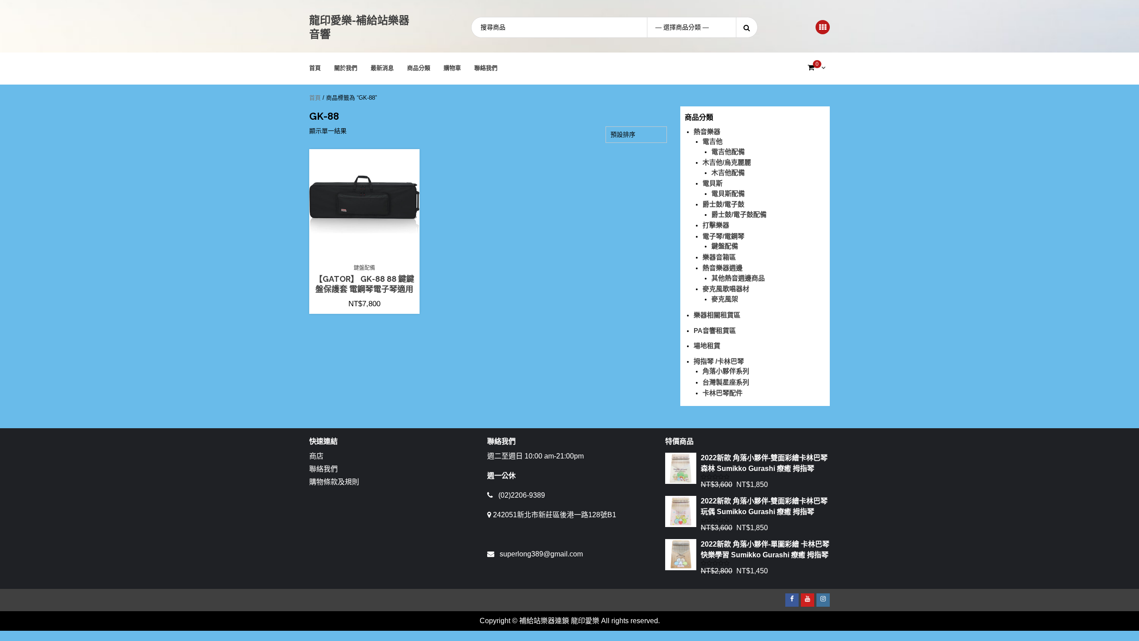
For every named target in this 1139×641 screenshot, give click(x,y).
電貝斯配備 (728, 193)
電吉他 (713, 141)
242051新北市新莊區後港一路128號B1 (554, 515)
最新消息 (382, 68)
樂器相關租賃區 (717, 315)
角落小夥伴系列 (726, 371)
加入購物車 (368, 255)
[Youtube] (807, 600)
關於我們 (345, 68)
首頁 (315, 68)
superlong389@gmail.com (541, 554)
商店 (316, 456)
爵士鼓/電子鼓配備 (739, 214)
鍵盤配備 (364, 268)
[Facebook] (792, 600)
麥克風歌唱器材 (726, 288)
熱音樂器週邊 (723, 268)
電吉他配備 (728, 151)
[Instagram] (823, 600)
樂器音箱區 (719, 257)
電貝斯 (713, 183)
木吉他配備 (728, 172)
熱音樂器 (707, 131)
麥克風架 (724, 299)
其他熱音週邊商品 (738, 278)
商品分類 (418, 68)
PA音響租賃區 (715, 330)
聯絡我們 (485, 68)
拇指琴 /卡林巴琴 (719, 361)
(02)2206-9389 (521, 495)
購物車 (452, 68)
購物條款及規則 (334, 482)
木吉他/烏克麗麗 (727, 162)
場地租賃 (707, 345)
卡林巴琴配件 (723, 393)
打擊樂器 (716, 225)
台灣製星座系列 (726, 382)
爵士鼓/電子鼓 (723, 204)
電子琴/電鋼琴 (723, 236)
